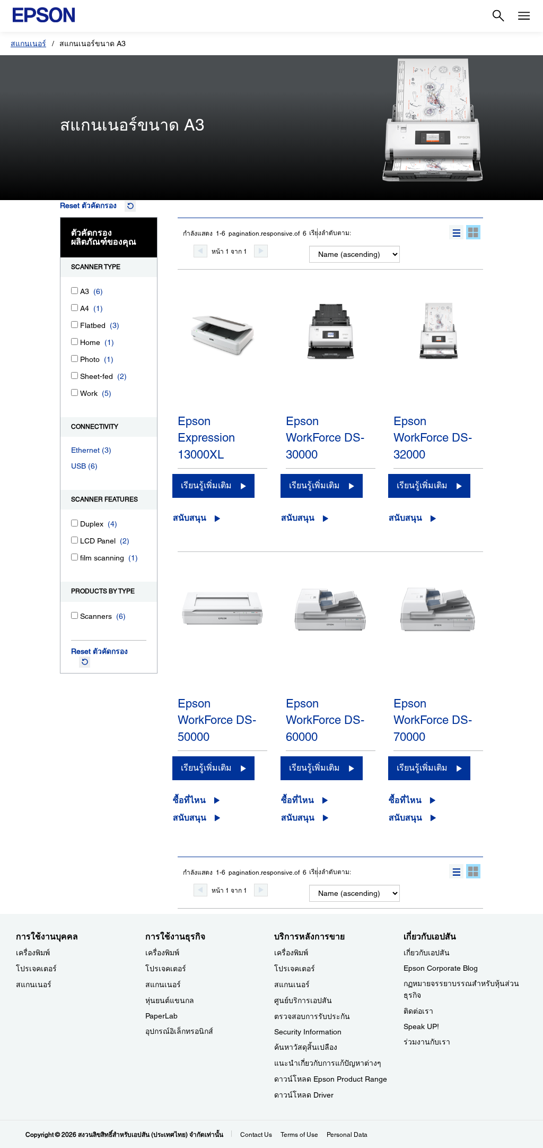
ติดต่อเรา (418, 1011)
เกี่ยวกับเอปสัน (427, 952)
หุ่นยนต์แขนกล (169, 1000)
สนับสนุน (189, 518)
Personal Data (347, 1134)
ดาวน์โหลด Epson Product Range (330, 1079)
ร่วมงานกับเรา (427, 1042)
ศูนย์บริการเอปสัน (303, 1000)
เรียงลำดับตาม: (330, 233)
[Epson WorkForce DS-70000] (438, 637)
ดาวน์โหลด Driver (304, 1095)
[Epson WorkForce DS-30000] (330, 354)
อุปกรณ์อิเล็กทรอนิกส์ (179, 1031)
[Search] (498, 15)
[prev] (200, 251)
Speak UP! (421, 1026)
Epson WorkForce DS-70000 (432, 720)
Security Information (307, 1032)
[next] (261, 251)
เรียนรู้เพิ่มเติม (206, 485)
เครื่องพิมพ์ (33, 952)
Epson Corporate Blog (441, 968)
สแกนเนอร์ (28, 43)
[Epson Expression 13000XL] (222, 354)
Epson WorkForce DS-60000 (325, 720)
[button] (456, 232)
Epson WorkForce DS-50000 (217, 720)
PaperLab (161, 1016)
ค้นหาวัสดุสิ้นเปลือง (305, 1047)
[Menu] (523, 15)
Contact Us (256, 1134)
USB (78, 466)
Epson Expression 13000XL (206, 438)
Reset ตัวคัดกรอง (88, 205)
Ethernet (85, 450)
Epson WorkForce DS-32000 (432, 438)
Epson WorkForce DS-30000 (325, 438)
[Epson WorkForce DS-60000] (330, 637)
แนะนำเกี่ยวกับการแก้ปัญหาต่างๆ (327, 1063)
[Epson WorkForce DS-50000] (222, 637)
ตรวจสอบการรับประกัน (312, 1016)
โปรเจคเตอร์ (36, 968)
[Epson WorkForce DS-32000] (438, 354)
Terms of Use (299, 1134)
